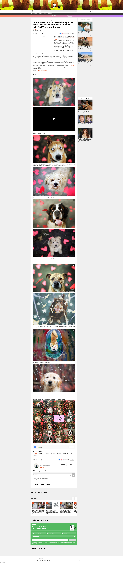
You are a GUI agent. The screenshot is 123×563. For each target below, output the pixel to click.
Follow (70, 464)
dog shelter (53, 453)
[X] (42, 560)
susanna (35, 477)
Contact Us (84, 558)
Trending (35, 13)
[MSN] (47, 560)
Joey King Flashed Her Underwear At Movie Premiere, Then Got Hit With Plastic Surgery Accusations (85, 140)
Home (31, 13)
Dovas (36, 29)
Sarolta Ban (72, 65)
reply (38, 479)
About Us (77, 558)
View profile (63, 464)
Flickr (48, 70)
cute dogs (40, 453)
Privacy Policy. (36, 543)
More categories (36, 536)
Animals (34, 20)
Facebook (45, 70)
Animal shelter (34, 453)
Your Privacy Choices (66, 558)
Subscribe (72, 540)
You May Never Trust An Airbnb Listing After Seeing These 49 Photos (85, 62)
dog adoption (47, 453)
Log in (90, 11)
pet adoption (59, 453)
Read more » (42, 467)
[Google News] (49, 560)
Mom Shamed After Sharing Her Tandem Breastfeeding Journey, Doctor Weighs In (85, 111)
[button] (73, 498)
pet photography (65, 453)
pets (71, 453)
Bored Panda (40, 558)
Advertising (73, 558)
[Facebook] (37, 560)
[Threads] (45, 560)
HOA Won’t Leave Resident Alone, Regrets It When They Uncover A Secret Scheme (84, 32)
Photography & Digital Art (40, 20)
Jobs (81, 558)
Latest (40, 13)
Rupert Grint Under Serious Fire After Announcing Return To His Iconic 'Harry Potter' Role (85, 125)
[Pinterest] (40, 560)
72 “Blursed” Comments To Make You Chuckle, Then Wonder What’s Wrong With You (85, 47)
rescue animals (34, 455)
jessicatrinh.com (39, 70)
